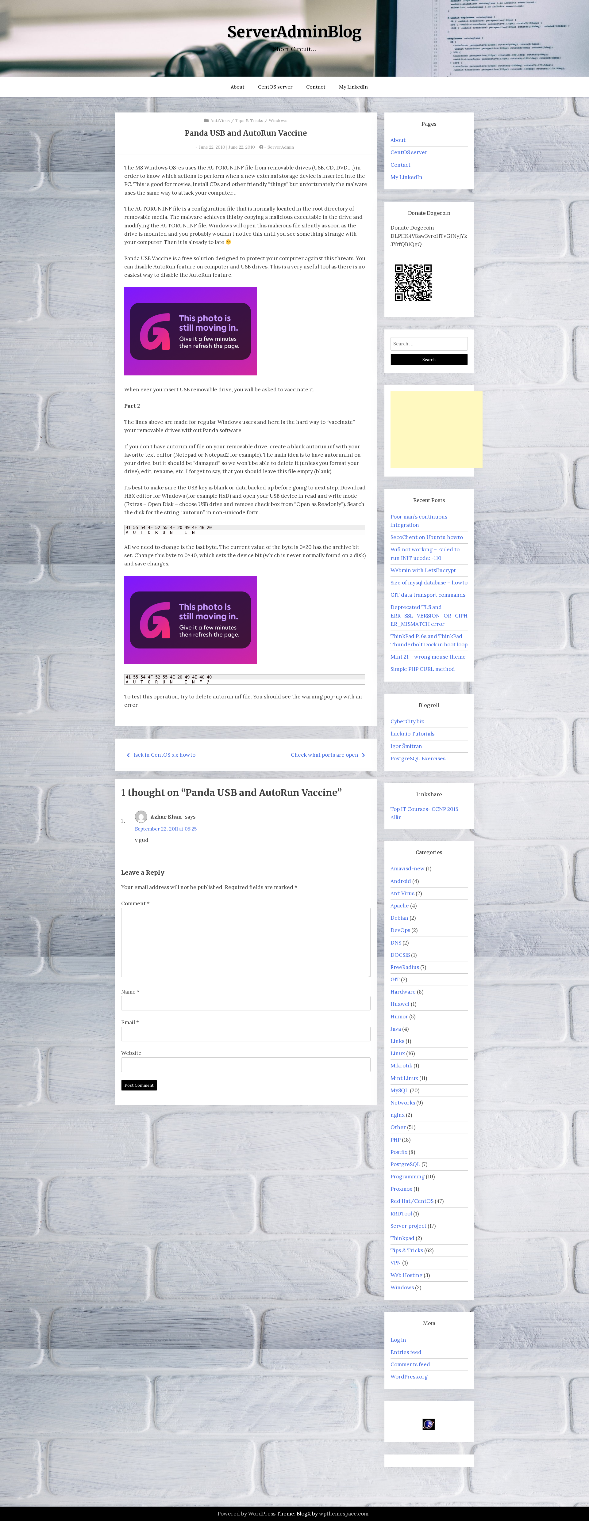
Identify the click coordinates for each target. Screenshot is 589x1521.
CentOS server (275, 87)
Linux (398, 1053)
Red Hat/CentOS (412, 1201)
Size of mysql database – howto (429, 582)
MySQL (400, 1090)
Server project (408, 1226)
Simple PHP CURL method (423, 669)
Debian (399, 918)
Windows (278, 120)
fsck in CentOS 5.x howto (164, 754)
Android (401, 881)
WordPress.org (409, 1376)
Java (396, 1028)
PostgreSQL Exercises (418, 758)
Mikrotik (401, 1065)
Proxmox (401, 1188)
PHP (396, 1139)
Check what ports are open (324, 754)
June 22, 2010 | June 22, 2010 (227, 147)
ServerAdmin (281, 147)
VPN (396, 1262)
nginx (398, 1115)
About (237, 87)
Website (131, 1053)
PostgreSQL (405, 1164)
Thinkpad (402, 1238)
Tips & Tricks (249, 120)
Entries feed (406, 1352)
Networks (403, 1102)
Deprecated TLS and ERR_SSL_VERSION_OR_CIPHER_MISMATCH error (429, 615)
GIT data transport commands (428, 594)
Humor (399, 1016)
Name (130, 991)
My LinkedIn (353, 87)
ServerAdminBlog (294, 32)
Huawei (400, 1004)
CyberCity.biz (407, 721)
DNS (396, 942)
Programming (408, 1176)
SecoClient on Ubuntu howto (427, 537)
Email (130, 1022)
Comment (135, 903)
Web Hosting (406, 1275)
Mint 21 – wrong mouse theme (428, 656)
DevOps (400, 930)
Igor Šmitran (406, 746)
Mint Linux (404, 1078)
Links (397, 1041)
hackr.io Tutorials (412, 733)
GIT (395, 979)
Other (398, 1127)
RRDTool (401, 1213)
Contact (315, 87)
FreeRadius (405, 967)
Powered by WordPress (246, 1513)
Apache (400, 905)
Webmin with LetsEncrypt (423, 570)
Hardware (403, 991)
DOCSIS (400, 955)
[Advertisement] (437, 429)
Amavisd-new (408, 868)
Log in (398, 1340)
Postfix (399, 1152)
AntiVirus (220, 120)
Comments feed (410, 1364)
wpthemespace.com (343, 1513)
